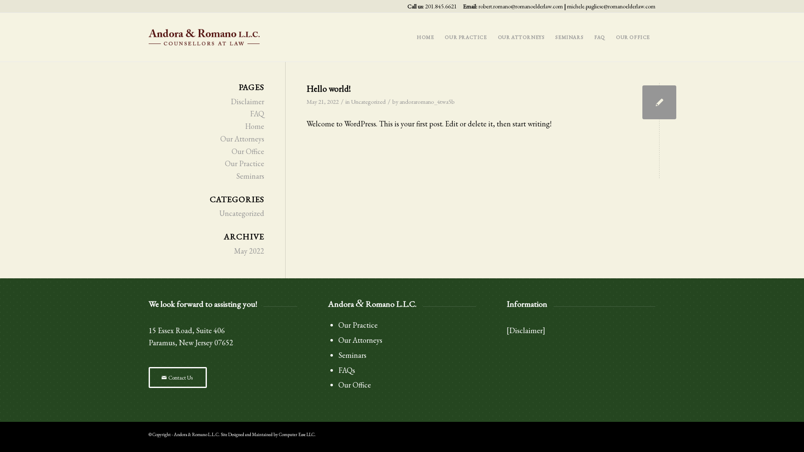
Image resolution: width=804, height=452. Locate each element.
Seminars (250, 176)
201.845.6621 (441, 6)
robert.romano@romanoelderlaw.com (521, 6)
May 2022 (249, 251)
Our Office (248, 151)
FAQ (257, 113)
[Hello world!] (659, 102)
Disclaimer (247, 101)
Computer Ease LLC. (297, 434)
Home (254, 126)
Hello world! (329, 88)
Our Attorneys (242, 139)
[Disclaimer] (526, 330)
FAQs (346, 370)
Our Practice (244, 163)
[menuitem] (425, 37)
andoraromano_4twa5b (427, 101)
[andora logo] (204, 37)
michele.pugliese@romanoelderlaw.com (611, 6)
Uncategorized (368, 101)
